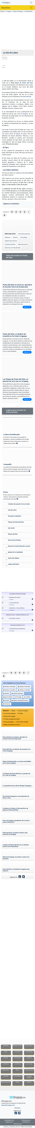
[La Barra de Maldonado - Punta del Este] (17, 443)
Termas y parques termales (12, 719)
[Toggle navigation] (31, 2)
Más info (26, 307)
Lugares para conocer (11, 240)
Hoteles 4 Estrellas (24, 686)
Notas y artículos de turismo (12, 724)
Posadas (19, 697)
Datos (13, 710)
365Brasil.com (9, 1122)
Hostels (7, 700)
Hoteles (7, 693)
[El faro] (17, 483)
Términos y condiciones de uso (11, 1126)
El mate (20, 713)
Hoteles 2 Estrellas (24, 690)
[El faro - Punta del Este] (17, 499)
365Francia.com (17, 1124)
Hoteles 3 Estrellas (10, 690)
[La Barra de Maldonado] (17, 425)
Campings (7, 704)
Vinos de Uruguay (23, 710)
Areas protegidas (9, 722)
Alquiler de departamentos (20, 700)
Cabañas (28, 697)
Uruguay (9, 11)
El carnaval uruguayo (10, 713)
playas (18, 133)
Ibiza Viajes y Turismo (14, 618)
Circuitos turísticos (10, 244)
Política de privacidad (26, 1126)
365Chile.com (26, 1122)
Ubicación (7, 237)
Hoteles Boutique (18, 693)
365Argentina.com (9, 1120)
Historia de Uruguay (9, 716)
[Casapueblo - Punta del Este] (29, 471)
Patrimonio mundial (22, 722)
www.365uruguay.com (8, 1105)
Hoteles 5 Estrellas (10, 686)
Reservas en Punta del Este (13, 247)
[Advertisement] (17, 31)
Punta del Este (5, 8)
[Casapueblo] (17, 455)
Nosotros (17, 1108)
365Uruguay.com (25, 1120)
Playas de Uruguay (18, 11)
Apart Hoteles (9, 697)
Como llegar (23, 237)
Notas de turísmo (23, 244)
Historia (15, 237)
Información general (24, 233)
